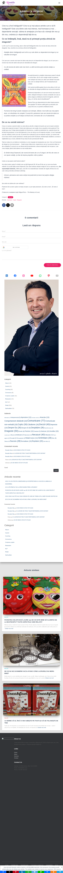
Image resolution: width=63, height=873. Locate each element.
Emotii (21, 431)
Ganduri (37, 431)
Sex (54, 438)
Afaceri (7, 383)
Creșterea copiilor (9, 395)
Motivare (20, 435)
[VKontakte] (47, 872)
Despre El (26, 428)
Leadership (7, 435)
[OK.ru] (53, 872)
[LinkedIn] (22, 872)
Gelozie (45, 431)
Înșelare (37, 441)
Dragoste (19, 200)
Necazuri (38, 434)
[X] (9, 872)
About (15, 754)
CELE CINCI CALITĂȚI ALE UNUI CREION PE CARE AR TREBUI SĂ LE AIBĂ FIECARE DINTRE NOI (31, 496)
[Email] (35, 872)
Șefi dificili (46, 441)
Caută (6, 467)
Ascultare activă (35, 417)
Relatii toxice (31, 438)
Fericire (29, 431)
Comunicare (36, 420)
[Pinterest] (16, 872)
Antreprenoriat (15, 417)
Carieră (7, 386)
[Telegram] (60, 872)
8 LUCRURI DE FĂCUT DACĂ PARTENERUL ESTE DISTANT (29, 453)
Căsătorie (33, 424)
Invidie (54, 431)
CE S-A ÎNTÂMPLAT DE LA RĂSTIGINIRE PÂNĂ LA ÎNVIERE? (21, 487)
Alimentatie (7, 417)
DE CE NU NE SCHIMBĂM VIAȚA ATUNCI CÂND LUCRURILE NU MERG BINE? (26, 499)
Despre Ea (14, 428)
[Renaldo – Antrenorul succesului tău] (9, 3)
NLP (6, 402)
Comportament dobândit (15, 421)
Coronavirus (8, 392)
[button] (15, 247)
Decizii (44, 424)
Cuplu (14, 200)
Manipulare (8, 399)
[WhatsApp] (28, 872)
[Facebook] (3, 872)
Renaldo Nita (8, 450)
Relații (10, 197)
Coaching (7, 389)
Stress (7, 441)
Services (16, 756)
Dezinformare (48, 428)
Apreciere (9, 200)
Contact (16, 758)
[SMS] (41, 872)
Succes (15, 441)
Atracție (44, 417)
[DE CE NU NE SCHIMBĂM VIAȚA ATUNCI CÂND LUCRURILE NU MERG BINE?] (31, 649)
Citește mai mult (9, 628)
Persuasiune (21, 438)
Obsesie (49, 435)
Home (15, 752)
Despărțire (37, 428)
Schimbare (45, 438)
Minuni (13, 435)
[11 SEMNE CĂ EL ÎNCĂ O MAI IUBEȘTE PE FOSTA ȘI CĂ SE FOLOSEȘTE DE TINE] (31, 699)
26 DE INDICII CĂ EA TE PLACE (22, 450)
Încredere (26, 441)
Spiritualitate (8, 408)
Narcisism (28, 435)
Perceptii (13, 438)
